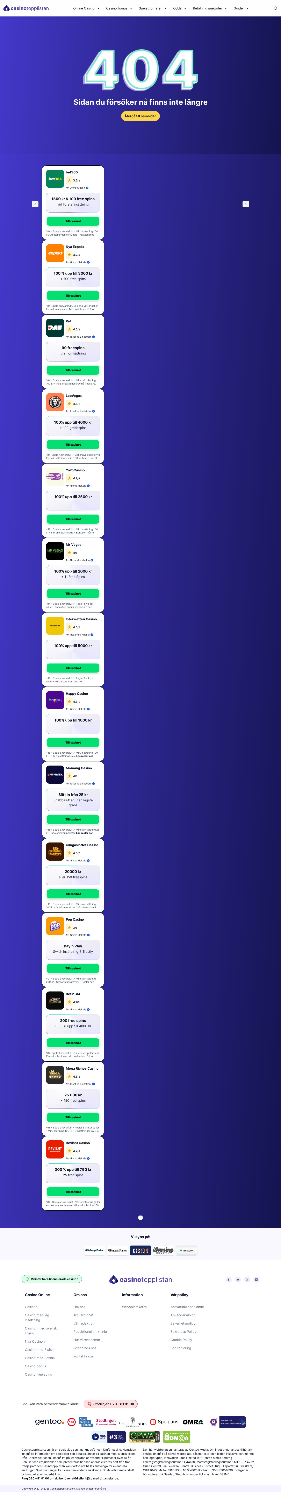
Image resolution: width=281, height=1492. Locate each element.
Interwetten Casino (81, 619)
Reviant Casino (78, 1143)
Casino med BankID (40, 1358)
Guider (239, 8)
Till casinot (73, 221)
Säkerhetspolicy (183, 1323)
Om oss (79, 1307)
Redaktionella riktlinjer (90, 1331)
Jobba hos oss (84, 1348)
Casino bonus (116, 8)
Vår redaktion (83, 1323)
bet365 (72, 172)
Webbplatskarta (134, 1307)
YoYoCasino (75, 470)
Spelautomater (150, 8)
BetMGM (73, 994)
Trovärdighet (83, 1315)
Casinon (31, 1307)
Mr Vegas (73, 545)
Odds (177, 8)
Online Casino (84, 8)
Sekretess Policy (183, 1331)
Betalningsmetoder (207, 8)
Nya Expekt (75, 247)
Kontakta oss (83, 1356)
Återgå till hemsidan (140, 116)
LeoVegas (74, 396)
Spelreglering (181, 1348)
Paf (68, 321)
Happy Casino (77, 693)
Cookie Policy (181, 1340)
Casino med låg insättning (37, 1317)
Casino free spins (38, 1374)
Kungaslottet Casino (82, 845)
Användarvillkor (183, 1315)
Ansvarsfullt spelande (187, 1307)
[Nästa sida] (246, 204)
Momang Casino (79, 768)
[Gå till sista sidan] (35, 204)
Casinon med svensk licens (41, 1330)
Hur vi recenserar (86, 1340)
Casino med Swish (39, 1350)
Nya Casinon (35, 1341)
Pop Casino (75, 919)
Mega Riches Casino (82, 1068)
